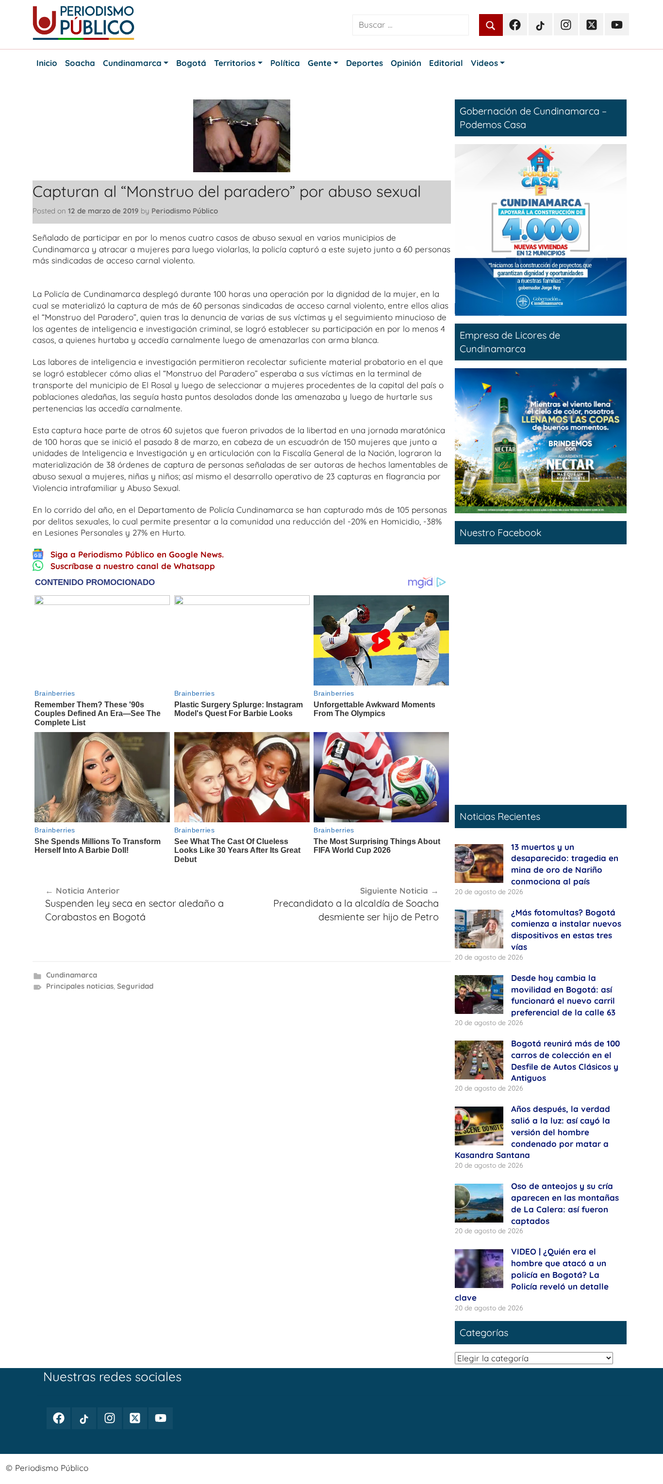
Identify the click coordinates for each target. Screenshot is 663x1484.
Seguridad (135, 986)
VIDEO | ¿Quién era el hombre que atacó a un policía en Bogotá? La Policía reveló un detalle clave (532, 1274)
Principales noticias (80, 986)
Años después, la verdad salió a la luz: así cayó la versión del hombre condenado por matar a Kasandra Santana (532, 1132)
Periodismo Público (184, 210)
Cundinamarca (71, 974)
